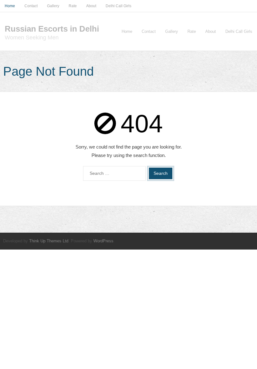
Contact (31, 6)
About (91, 6)
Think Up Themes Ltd (48, 241)
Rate (73, 6)
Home (10, 6)
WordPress (103, 241)
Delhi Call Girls (118, 6)
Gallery (53, 6)
